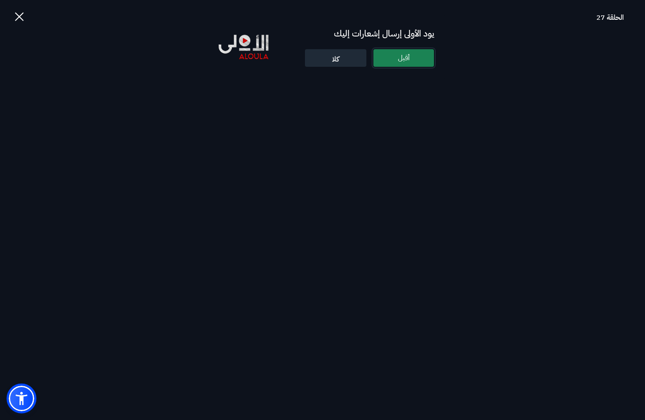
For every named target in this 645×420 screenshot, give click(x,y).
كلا (335, 59)
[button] (21, 398)
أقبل (404, 58)
